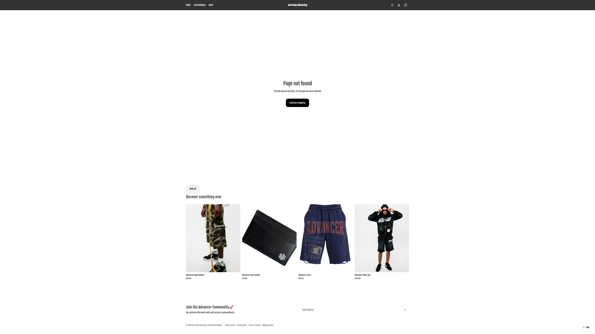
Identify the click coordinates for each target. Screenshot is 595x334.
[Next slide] (235, 238)
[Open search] (392, 5)
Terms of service (254, 325)
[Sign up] (405, 310)
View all (193, 188)
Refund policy (230, 325)
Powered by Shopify (215, 325)
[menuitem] (188, 5)
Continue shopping (297, 102)
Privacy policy (242, 325)
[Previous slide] (190, 238)
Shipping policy (267, 325)
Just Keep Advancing (199, 325)
